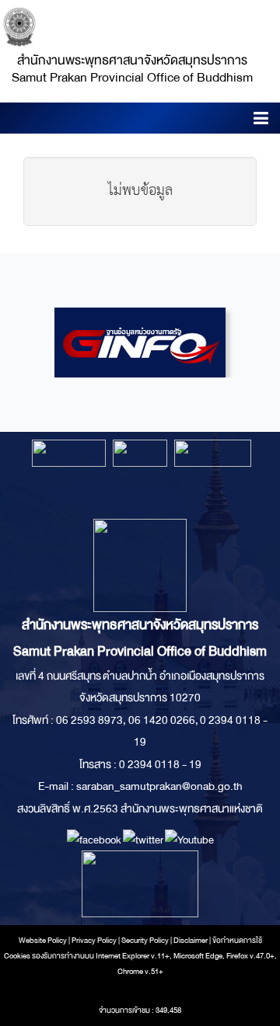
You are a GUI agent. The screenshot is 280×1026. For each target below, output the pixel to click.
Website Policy (43, 941)
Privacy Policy (94, 941)
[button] (261, 121)
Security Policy (145, 941)
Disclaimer (191, 941)
